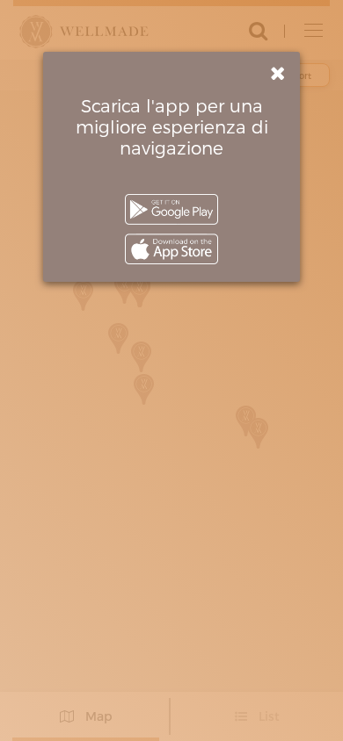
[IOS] (171, 249)
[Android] (171, 209)
